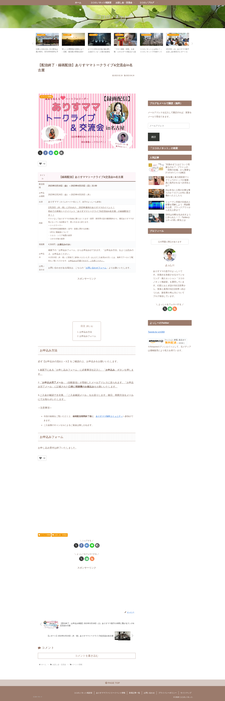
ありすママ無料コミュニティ (109, 416)
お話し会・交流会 (60, 535)
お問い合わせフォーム (96, 268)
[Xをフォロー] (81, 558)
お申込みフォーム (87, 336)
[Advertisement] (87, 83)
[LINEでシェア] (56, 153)
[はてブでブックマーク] (51, 153)
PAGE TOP (113, 683)
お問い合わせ (149, 693)
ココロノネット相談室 (83, 693)
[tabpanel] (47, 43)
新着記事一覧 (134, 693)
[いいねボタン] (40, 164)
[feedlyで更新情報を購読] (87, 558)
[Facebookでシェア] (45, 153)
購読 (153, 137)
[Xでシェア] (40, 153)
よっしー (169, 265)
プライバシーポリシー (167, 693)
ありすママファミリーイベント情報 (110, 693)
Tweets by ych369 (156, 332)
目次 (83, 326)
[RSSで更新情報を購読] (92, 558)
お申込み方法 (85, 332)
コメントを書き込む (86, 655)
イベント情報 (45, 535)
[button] (61, 153)
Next (192, 43)
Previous (32, 43)
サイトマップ (185, 693)
